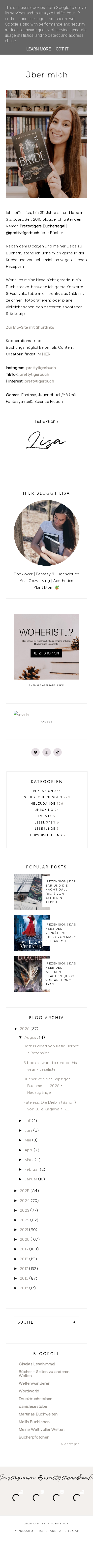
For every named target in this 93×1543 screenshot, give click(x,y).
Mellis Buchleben (34, 1421)
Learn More (39, 49)
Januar (31, 1179)
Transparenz (49, 1531)
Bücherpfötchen (34, 1437)
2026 (25, 1028)
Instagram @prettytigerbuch (46, 1477)
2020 (25, 1239)
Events (47, 816)
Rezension (47, 791)
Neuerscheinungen (47, 797)
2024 (25, 1200)
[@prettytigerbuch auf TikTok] (57, 752)
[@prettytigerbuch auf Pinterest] (35, 752)
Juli (28, 1120)
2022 (24, 1220)
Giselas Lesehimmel (37, 1364)
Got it (62, 49)
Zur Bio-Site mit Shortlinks (30, 327)
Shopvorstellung (47, 835)
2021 (24, 1229)
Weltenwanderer (34, 1383)
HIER (46, 354)
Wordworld (29, 1391)
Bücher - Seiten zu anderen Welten (44, 1373)
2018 (24, 1259)
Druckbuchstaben (36, 1398)
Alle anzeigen (70, 1444)
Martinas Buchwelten (38, 1414)
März (29, 1159)
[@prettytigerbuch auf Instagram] (46, 752)
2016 (24, 1278)
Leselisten (47, 822)
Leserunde (47, 828)
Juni (28, 1130)
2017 (24, 1268)
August (31, 1037)
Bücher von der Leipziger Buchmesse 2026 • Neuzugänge (47, 1086)
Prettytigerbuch (53, 1523)
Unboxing (47, 810)
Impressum (23, 1531)
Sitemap (72, 1531)
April (29, 1150)
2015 (24, 1288)
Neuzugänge (47, 803)
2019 (24, 1249)
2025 (25, 1190)
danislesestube (33, 1406)
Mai (28, 1140)
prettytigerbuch (41, 367)
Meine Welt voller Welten (41, 1429)
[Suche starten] (74, 1322)
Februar (32, 1169)
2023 (24, 1210)
